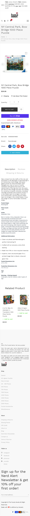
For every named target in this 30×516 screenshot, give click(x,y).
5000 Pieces (5, 403)
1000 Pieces (4, 392)
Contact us (4, 436)
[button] (15, 152)
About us (4, 428)
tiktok (5, 464)
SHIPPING (11, 4)
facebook (6, 455)
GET (20, 6)
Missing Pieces (5, 422)
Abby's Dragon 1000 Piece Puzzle (22, 309)
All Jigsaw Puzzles (6, 378)
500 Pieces (4, 386)
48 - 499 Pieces (6, 384)
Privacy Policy (5, 442)
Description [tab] (10, 169)
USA (17, 6)
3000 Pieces (5, 398)
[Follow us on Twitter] (14, 146)
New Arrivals (5, 381)
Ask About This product (20, 96)
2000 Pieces (5, 395)
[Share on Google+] (18, 146)
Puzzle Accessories (7, 406)
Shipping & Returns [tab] (15, 173)
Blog (2, 431)
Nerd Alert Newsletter (8, 434)
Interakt (20, 507)
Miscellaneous (5, 409)
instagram (7, 453)
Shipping (6, 96)
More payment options (15, 120)
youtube (6, 461)
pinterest (6, 458)
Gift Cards (4, 425)
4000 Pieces (5, 401)
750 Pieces (4, 389)
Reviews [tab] (21, 169)
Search (3, 375)
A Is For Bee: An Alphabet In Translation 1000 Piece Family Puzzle (6, 312)
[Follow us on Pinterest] (22, 146)
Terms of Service (6, 439)
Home (3, 37)
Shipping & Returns (7, 420)
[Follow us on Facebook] (10, 146)
